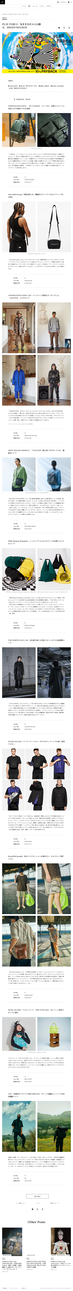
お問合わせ (24, 1288)
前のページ (22, 1203)
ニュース (35, 6)
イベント (41, 6)
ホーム (24, 6)
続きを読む (37, 1196)
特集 (29, 6)
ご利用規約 (4, 1288)
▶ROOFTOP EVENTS (20, 88)
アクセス (48, 6)
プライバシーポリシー (14, 1288)
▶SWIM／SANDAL (44, 86)
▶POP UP (22, 86)
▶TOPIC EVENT (13, 86)
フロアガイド (63, 2)
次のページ (53, 1203)
